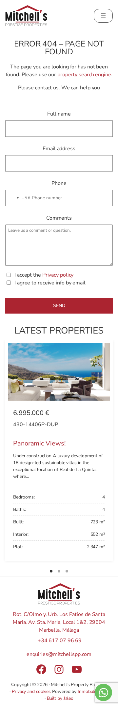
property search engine (84, 74)
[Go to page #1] (51, 571)
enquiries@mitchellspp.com (59, 654)
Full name (58, 114)
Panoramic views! (39, 443)
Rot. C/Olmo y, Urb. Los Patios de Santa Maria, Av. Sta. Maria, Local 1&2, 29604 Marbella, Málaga (59, 622)
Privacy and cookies (31, 691)
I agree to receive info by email (50, 282)
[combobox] (18, 198)
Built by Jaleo (60, 698)
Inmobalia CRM (93, 691)
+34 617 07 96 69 (60, 640)
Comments (59, 218)
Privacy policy (58, 275)
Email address (59, 148)
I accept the (43, 275)
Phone (59, 183)
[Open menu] (103, 16)
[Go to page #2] (59, 571)
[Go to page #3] (67, 571)
